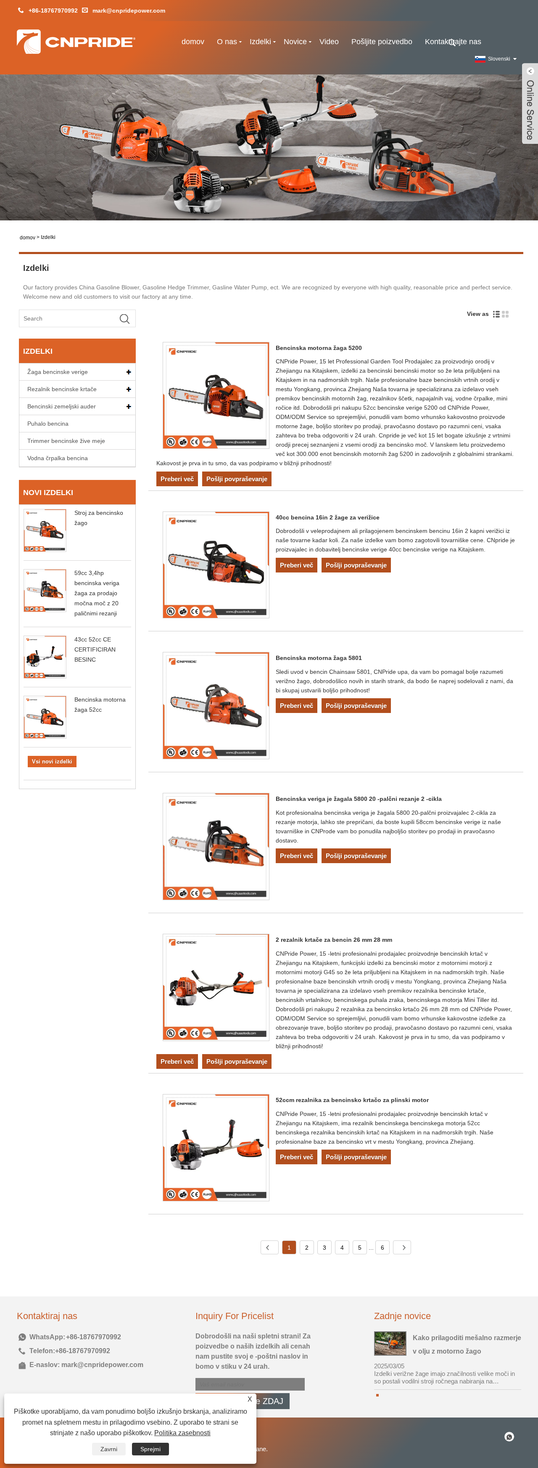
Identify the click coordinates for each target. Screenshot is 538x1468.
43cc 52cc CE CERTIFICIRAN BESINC (95, 649)
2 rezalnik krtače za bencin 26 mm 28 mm (334, 939)
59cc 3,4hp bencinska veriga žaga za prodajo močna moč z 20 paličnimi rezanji (96, 593)
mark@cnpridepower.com (128, 10)
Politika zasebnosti (182, 1432)
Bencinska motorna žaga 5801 (319, 658)
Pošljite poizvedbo (381, 41)
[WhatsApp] (509, 1436)
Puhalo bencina (48, 423)
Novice (295, 41)
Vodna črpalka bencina (57, 458)
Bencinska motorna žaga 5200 (319, 347)
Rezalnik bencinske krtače (62, 389)
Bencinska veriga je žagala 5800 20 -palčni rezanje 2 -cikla (359, 798)
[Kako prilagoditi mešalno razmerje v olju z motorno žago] (390, 1342)
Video (329, 41)
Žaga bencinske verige (57, 371)
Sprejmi (150, 1449)
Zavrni (108, 1449)
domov (193, 41)
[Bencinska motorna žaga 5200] (216, 397)
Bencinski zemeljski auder (61, 406)
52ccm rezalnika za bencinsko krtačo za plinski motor (352, 1100)
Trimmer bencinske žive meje (66, 440)
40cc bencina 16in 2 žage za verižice (328, 517)
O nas (227, 41)
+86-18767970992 (53, 10)
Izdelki (260, 41)
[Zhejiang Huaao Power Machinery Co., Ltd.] (76, 45)
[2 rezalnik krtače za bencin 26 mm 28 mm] (216, 989)
